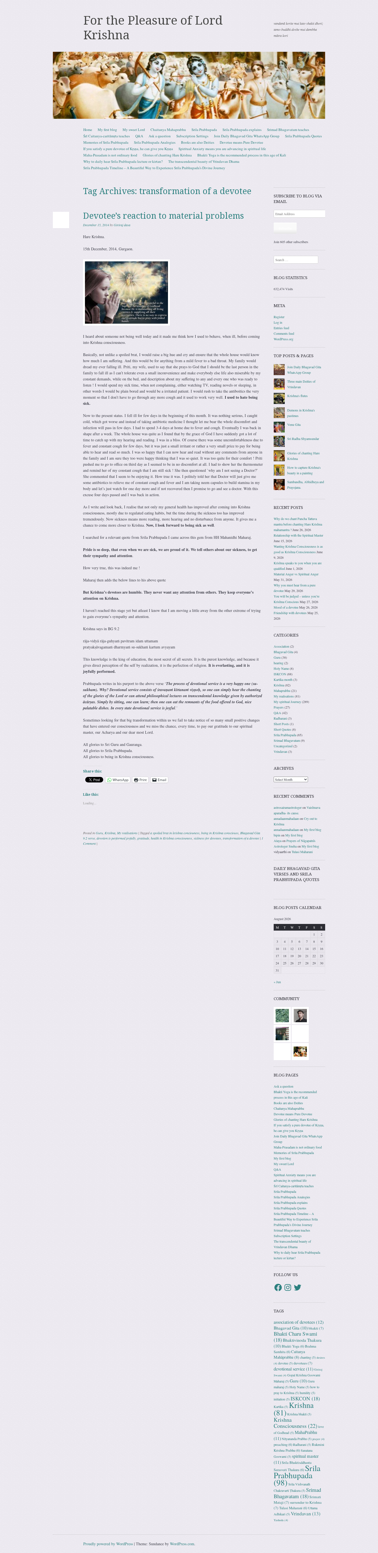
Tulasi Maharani (302, 851)
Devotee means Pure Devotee (241, 142)
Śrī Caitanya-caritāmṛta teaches (106, 135)
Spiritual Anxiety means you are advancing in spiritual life (222, 148)
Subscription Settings (192, 135)
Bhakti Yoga (293, 1346)
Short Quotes (282, 729)
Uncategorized (283, 746)
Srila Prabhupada (204, 129)
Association (281, 646)
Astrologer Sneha (285, 846)
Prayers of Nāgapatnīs (300, 840)
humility (307, 1393)
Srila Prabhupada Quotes (303, 135)
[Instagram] (287, 1287)
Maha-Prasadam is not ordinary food (110, 155)
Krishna (110, 833)
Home (87, 129)
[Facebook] (278, 1287)
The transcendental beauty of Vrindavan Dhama (203, 161)
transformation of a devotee (241, 838)
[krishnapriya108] (300, 1033)
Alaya (277, 840)
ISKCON (280, 674)
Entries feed (281, 328)
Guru (99, 833)
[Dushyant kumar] (300, 1015)
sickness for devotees (207, 838)
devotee (285, 1363)
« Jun (277, 982)
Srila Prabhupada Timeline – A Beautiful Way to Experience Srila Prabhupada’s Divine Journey (154, 167)
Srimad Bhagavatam (287, 740)
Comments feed (284, 333)
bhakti (316, 1328)
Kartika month (283, 679)
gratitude (143, 838)
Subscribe (285, 228)
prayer (318, 1439)
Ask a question (160, 135)
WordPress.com (182, 1543)
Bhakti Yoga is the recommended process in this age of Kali (241, 155)
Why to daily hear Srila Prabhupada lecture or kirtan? (123, 161)
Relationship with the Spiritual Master (298, 535)
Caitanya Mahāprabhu (289, 1354)
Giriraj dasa (122, 225)
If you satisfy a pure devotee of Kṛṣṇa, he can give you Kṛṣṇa (128, 148)
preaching (283, 1444)
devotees (303, 1363)
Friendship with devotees (290, 613)
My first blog (107, 129)
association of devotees (299, 1322)
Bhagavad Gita (283, 652)
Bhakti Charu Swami (295, 1336)
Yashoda (281, 1520)
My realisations (127, 833)
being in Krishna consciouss (220, 833)
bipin (277, 835)
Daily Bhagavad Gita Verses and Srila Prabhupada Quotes (297, 874)
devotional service (293, 1369)
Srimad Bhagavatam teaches (288, 129)
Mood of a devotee (286, 607)
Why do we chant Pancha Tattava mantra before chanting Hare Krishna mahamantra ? (298, 524)
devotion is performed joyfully (116, 838)
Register (279, 317)
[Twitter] (297, 1287)
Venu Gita (294, 424)
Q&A (139, 135)
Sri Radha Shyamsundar (303, 438)
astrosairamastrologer (288, 807)
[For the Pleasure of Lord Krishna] (189, 85)
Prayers (279, 707)
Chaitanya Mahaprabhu (168, 129)
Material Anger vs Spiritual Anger (296, 574)
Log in (278, 322)
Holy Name (281, 668)
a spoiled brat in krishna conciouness (175, 833)
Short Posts (281, 724)
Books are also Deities (197, 142)
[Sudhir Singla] (282, 1033)
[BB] (282, 1015)
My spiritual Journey (287, 701)
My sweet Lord (134, 129)
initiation (282, 1399)
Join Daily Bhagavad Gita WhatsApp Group (246, 135)
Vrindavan (280, 751)
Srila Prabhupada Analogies (154, 142)
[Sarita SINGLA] (282, 1051)
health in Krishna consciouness (171, 838)
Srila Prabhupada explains (242, 129)
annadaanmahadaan (286, 818)
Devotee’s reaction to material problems (163, 216)
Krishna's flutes (297, 395)
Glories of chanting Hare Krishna (167, 155)
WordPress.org (283, 339)
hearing (278, 663)
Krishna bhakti (299, 1414)
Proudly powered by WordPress (108, 1543)
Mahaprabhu (282, 690)
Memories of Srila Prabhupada (105, 142)
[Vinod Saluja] (300, 1051)
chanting (308, 1357)
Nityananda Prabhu (297, 1439)
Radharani (280, 718)
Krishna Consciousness (295, 1423)
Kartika (281, 1407)
